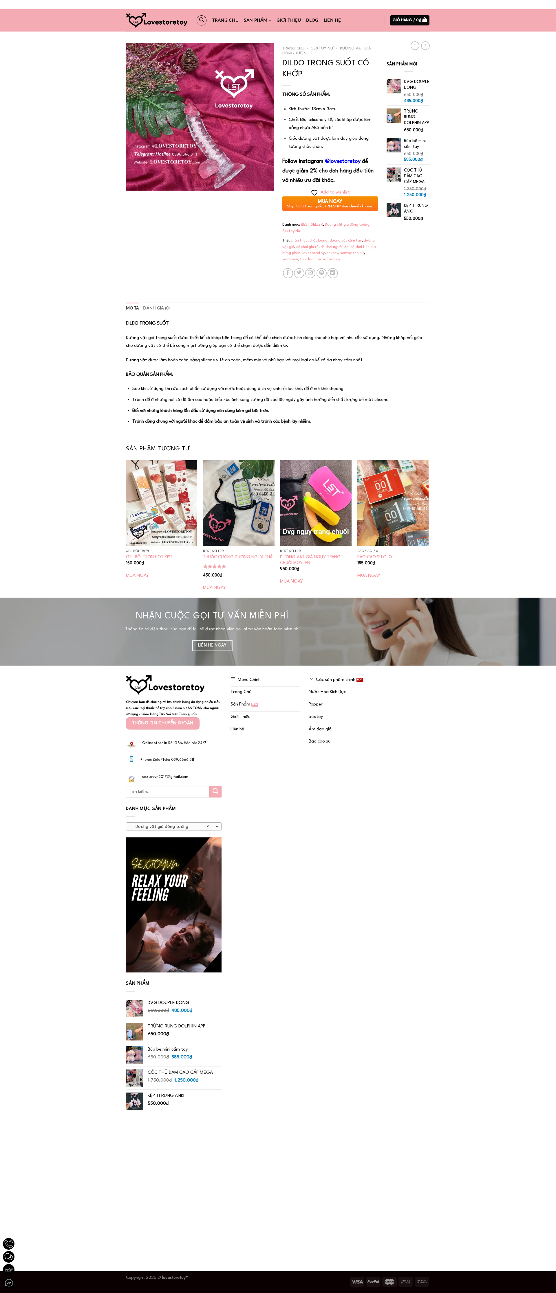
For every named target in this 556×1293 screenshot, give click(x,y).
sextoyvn (290, 259)
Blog (312, 20)
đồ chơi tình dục (363, 247)
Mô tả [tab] (132, 308)
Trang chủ (225, 20)
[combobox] (174, 826)
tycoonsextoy (328, 259)
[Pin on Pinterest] (322, 273)
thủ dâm (307, 259)
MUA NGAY (137, 575)
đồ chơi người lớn (334, 247)
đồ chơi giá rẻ (307, 247)
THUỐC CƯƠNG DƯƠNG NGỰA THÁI (238, 557)
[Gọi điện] (8, 1244)
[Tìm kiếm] (201, 20)
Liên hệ (332, 20)
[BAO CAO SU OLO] (393, 503)
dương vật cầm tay (346, 240)
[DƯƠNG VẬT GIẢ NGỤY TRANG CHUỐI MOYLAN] (316, 503)
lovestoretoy (313, 253)
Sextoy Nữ (322, 48)
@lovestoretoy (343, 161)
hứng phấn (291, 253)
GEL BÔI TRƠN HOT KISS (149, 557)
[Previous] (126, 528)
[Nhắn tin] (8, 1257)
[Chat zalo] (8, 1270)
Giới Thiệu (289, 20)
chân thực (299, 240)
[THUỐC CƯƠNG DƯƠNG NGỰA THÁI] (239, 503)
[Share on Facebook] (288, 273)
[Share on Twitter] (299, 273)
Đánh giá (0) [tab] (156, 308)
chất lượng (319, 240)
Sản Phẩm (255, 20)
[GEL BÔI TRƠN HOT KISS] (161, 503)
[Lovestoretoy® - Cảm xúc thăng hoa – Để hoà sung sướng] (156, 20)
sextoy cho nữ (352, 253)
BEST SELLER (312, 224)
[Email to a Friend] (310, 273)
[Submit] (215, 792)
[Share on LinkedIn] (333, 273)
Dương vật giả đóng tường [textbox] (170, 826)
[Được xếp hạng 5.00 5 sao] (214, 566)
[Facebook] (8, 1283)
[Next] (428, 528)
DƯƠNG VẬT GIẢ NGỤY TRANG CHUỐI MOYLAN (310, 560)
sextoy (332, 253)
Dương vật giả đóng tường (347, 224)
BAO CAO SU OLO (374, 557)
